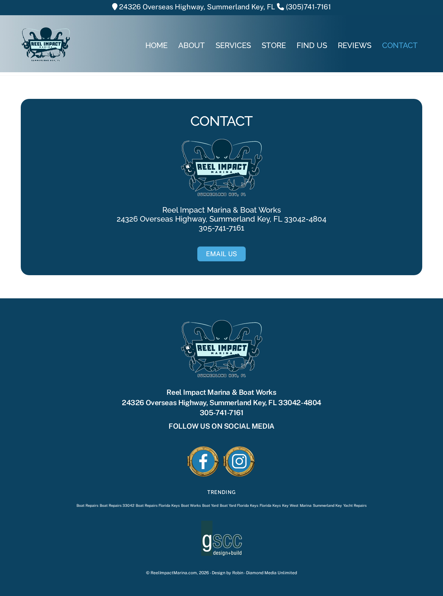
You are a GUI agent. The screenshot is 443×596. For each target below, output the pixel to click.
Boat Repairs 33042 (117, 505)
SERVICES (233, 45)
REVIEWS (354, 45)
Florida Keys (270, 505)
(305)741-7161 (308, 6)
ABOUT (191, 45)
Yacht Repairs (355, 505)
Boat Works (191, 505)
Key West (290, 505)
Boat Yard (210, 505)
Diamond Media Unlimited (271, 572)
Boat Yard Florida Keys (239, 505)
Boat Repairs (87, 505)
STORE (274, 45)
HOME (156, 45)
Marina (305, 505)
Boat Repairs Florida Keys (158, 505)
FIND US (312, 45)
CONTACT (400, 45)
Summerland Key (327, 505)
